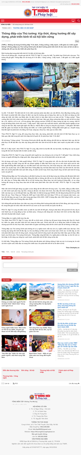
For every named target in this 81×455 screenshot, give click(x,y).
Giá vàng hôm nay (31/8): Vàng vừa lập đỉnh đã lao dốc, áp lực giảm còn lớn (40, 329)
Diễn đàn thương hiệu (11, 370)
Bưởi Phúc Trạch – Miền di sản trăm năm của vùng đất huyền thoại (40, 355)
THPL (7, 252)
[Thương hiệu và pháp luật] (39, 397)
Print (77, 41)
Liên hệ (7, 383)
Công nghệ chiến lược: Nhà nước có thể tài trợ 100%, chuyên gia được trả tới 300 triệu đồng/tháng (14, 329)
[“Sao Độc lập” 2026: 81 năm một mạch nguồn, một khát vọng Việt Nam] (14, 343)
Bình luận (72, 270)
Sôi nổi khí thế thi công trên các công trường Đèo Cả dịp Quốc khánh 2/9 (40, 304)
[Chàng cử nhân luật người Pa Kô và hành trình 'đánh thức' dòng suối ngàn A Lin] (14, 291)
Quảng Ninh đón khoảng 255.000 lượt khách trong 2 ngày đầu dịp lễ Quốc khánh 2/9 (68, 286)
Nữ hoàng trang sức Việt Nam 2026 (23, 24)
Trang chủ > (7, 28)
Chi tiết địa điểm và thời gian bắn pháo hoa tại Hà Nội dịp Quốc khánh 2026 (67, 325)
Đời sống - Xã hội (27, 370)
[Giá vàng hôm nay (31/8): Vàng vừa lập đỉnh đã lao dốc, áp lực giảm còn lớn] (41, 317)
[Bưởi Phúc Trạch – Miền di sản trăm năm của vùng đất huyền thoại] (41, 343)
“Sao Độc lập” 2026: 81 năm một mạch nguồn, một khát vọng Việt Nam (13, 355)
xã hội (18, 252)
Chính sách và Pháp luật (66, 371)
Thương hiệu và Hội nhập (23, 28)
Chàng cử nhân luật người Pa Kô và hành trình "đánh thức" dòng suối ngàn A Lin (13, 304)
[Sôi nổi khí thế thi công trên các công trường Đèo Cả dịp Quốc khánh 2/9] (41, 291)
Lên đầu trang (73, 383)
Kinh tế (13, 252)
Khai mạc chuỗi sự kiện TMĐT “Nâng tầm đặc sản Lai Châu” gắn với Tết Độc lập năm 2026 (67, 344)
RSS (16, 383)
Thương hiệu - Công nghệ (10, 377)
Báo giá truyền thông (39, 434)
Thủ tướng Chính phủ (27, 252)
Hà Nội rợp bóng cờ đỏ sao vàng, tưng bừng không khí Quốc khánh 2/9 (67, 305)
